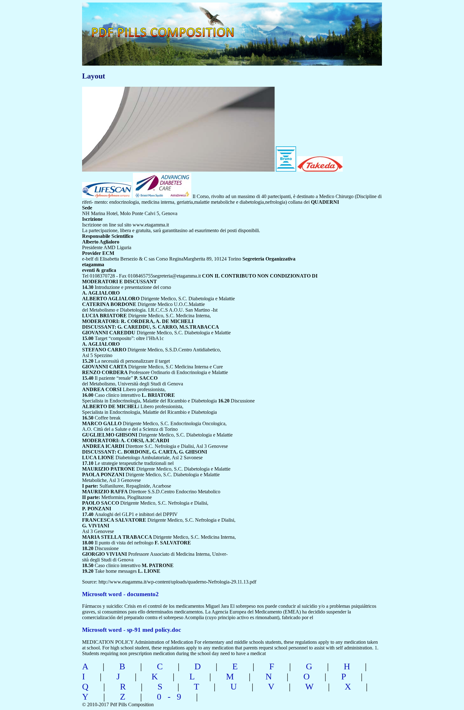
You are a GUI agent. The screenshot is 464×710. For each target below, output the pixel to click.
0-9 (172, 696)
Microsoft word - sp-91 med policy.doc (131, 629)
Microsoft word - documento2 (120, 594)
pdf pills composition (171, 25)
